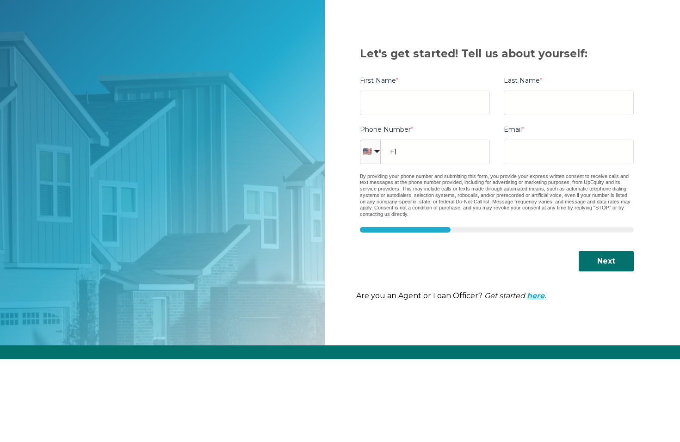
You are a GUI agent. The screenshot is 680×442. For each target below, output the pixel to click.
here (535, 295)
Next (606, 261)
